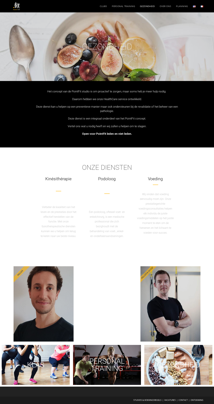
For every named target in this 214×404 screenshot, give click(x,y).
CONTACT (183, 400)
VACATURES (170, 400)
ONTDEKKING (197, 400)
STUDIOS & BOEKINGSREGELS (147, 400)
